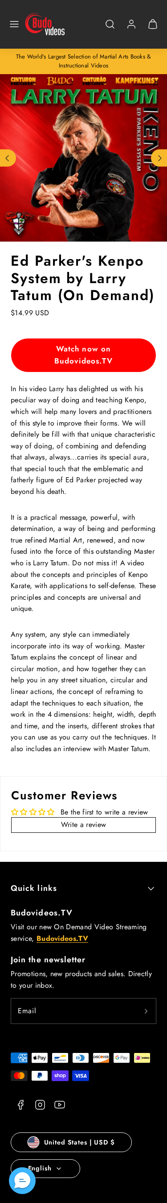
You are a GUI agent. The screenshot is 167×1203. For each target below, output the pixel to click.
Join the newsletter (48, 959)
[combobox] (110, 28)
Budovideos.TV (42, 913)
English (40, 1168)
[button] (14, 24)
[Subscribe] (146, 1011)
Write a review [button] (83, 824)
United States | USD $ (79, 1142)
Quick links (34, 888)
